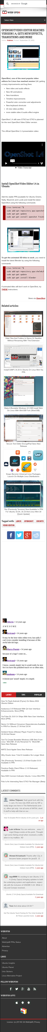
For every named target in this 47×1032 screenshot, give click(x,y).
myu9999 (13, 877)
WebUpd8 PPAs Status (11, 942)
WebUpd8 (29, 1022)
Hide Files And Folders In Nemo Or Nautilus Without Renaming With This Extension (23, 339)
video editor (8, 525)
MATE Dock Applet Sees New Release (17, 749)
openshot (28, 521)
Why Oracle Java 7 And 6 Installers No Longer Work (22, 755)
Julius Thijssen (16, 800)
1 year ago (39, 847)
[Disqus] (23, 579)
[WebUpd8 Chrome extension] (23, 1014)
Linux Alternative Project (12, 976)
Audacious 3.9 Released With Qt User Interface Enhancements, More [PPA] (20, 710)
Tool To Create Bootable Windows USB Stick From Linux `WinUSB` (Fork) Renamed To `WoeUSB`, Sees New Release (22, 742)
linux (18, 521)
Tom (11, 906)
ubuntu (40, 521)
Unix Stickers (7, 971)
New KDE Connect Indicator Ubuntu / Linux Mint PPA (23, 776)
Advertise (6, 946)
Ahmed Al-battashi (17, 856)
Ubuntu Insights (8, 963)
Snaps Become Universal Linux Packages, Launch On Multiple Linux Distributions (23, 475)
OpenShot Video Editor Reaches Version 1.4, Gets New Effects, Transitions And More (23, 33)
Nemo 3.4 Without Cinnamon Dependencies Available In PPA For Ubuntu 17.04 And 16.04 (23, 725)
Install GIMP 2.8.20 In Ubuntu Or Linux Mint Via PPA (23, 371)
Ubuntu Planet (8, 967)
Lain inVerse (14, 829)
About (4, 938)
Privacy (5, 950)
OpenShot (40, 298)
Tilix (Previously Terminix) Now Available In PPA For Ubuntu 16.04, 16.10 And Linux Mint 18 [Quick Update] (23, 511)
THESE (5, 289)
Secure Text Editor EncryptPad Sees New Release (23, 445)
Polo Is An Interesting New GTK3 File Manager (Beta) (23, 781)
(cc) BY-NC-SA (19, 1022)
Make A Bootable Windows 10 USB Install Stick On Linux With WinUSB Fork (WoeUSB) (23, 409)
